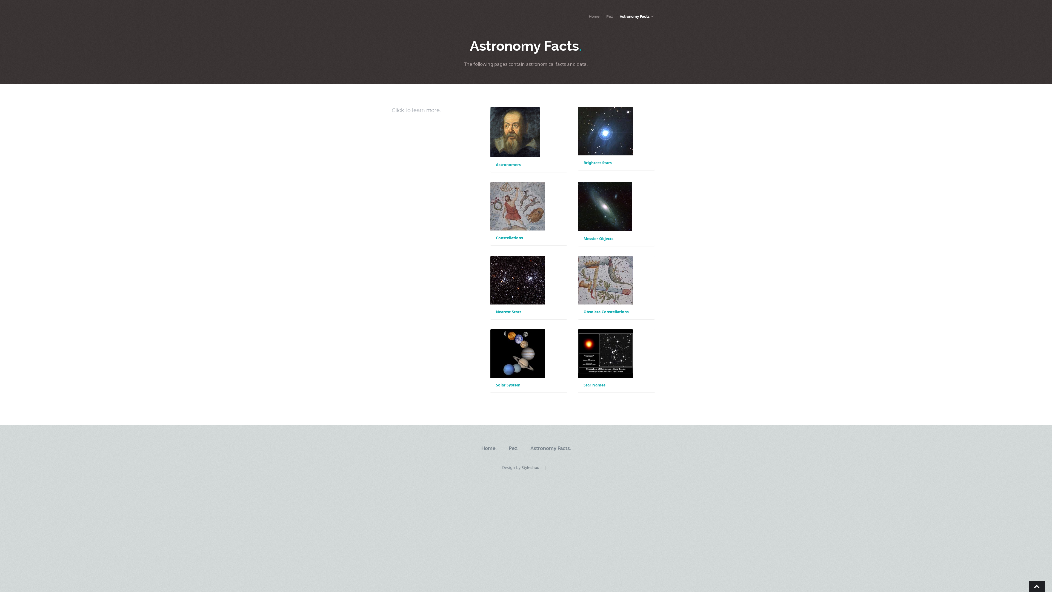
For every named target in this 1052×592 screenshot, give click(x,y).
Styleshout (531, 467)
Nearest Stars (508, 311)
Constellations (509, 237)
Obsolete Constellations (606, 311)
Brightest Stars (598, 162)
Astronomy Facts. (550, 448)
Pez (609, 16)
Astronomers (508, 164)
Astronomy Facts (635, 16)
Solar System (508, 385)
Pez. (513, 448)
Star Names (594, 385)
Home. (489, 448)
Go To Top (1037, 586)
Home (594, 16)
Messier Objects (598, 238)
